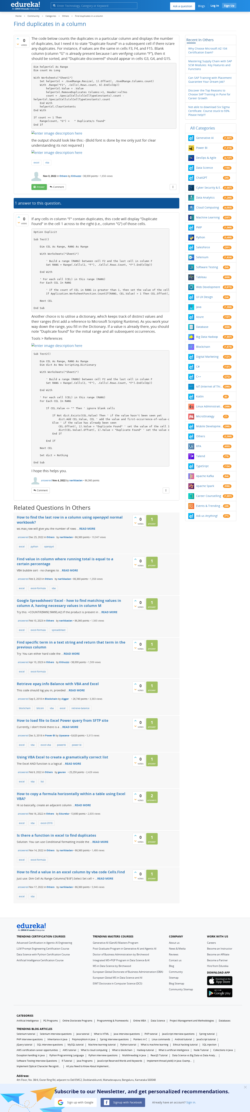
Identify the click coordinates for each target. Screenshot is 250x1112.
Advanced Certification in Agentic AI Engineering (44, 942)
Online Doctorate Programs (77, 1020)
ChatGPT (201, 177)
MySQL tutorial (76, 1044)
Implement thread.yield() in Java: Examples (169, 1060)
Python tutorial (128, 1044)
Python (200, 237)
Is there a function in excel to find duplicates (56, 835)
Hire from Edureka (217, 966)
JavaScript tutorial (206, 1039)
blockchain (24, 708)
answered (46, 480)
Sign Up (229, 5)
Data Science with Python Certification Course (43, 954)
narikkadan (76, 480)
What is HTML (101, 1034)
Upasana (64, 735)
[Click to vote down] (18, 44)
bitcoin (40, 708)
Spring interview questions (114, 1039)
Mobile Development (209, 426)
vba (47, 162)
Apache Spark (205, 486)
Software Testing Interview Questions (37, 1060)
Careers (211, 942)
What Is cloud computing (94, 1050)
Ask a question (182, 6)
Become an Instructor (219, 948)
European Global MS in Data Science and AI (117, 977)
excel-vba (46, 745)
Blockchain (51, 699)
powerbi (61, 745)
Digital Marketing (207, 356)
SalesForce (203, 247)
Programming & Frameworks (113, 1020)
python (34, 546)
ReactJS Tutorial (159, 1055)
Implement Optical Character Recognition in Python (39, 1066)
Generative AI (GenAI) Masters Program (115, 942)
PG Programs (50, 1020)
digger (65, 699)
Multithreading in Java (134, 1055)
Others (63, 176)
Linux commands (161, 1039)
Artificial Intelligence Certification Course (40, 960)
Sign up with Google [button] (79, 1102)
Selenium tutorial (26, 1034)
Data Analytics (205, 197)
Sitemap (174, 977)
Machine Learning (208, 217)
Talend (200, 456)
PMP (199, 227)
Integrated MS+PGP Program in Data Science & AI (121, 960)
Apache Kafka (205, 476)
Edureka (64, 813)
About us (174, 942)
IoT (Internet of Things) (209, 386)
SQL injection (209, 1044)
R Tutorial (67, 1060)
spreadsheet (58, 630)
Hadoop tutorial (145, 1050)
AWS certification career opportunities (37, 1050)
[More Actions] (173, 187)
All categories (202, 128)
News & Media (177, 948)
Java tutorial (82, 1034)
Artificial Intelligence (28, 1020)
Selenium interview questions (56, 1034)
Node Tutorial (201, 1050)
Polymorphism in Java (83, 1039)
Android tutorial (183, 1039)
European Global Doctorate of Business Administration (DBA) (128, 972)
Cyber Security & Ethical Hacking (209, 187)
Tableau (201, 277)
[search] (54, 5)
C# (198, 366)
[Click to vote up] (18, 38)
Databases (224, 1020)
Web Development (208, 287)
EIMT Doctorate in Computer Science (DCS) (117, 983)
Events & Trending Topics (209, 506)
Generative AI (205, 138)
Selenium (202, 257)
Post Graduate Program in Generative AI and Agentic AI (124, 948)
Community (176, 972)
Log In (215, 5)
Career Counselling (208, 496)
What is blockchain (122, 1050)
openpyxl (49, 546)
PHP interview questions (30, 1039)
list (42, 781)
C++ (198, 376)
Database (202, 327)
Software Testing (207, 267)
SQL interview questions (50, 1044)
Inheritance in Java (57, 1039)
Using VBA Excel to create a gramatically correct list (62, 757)
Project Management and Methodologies (192, 1020)
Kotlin (200, 396)
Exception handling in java (31, 1055)
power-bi (76, 745)
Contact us (175, 960)
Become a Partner (217, 960)
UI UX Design (204, 297)
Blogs (201, 6)
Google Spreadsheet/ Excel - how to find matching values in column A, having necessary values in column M (69, 603)
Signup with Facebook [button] (127, 1102)
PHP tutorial (151, 1034)
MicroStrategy (205, 416)
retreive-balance (80, 708)
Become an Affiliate (218, 954)
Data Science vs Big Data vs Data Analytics (194, 1055)
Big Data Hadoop (207, 337)
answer (41, 187)
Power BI (50, 735)
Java (198, 307)
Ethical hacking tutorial (185, 1044)
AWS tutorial (69, 1050)
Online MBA (139, 1020)
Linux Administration (209, 406)
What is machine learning (154, 1044)
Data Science (204, 167)
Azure (200, 317)
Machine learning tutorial (102, 1044)
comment (58, 187)
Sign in (190, 1102)
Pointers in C (140, 1039)
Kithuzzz (76, 176)
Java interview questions (127, 1034)
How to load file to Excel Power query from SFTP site (62, 720)
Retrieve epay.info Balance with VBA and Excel (58, 683)
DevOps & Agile (206, 158)
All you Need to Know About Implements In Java (88, 1066)
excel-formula (38, 588)
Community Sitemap (181, 989)
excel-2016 (47, 823)
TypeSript (202, 466)
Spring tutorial (207, 1034)
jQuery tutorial (24, 1044)
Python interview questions (103, 1055)
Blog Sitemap (176, 983)
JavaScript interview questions (178, 1034)
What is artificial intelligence (174, 1050)
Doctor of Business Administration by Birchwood (121, 954)
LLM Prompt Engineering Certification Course (43, 948)
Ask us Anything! (207, 516)
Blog (171, 966)
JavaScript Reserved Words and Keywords (119, 1060)
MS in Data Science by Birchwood (112, 966)
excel (36, 162)
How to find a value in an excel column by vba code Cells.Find (71, 872)
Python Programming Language (66, 1055)
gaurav (62, 772)
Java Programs (85, 1060)
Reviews (173, 954)
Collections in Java (223, 1050)
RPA (198, 446)
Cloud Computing (207, 207)
